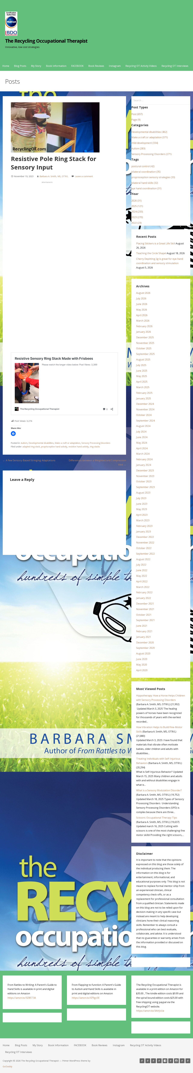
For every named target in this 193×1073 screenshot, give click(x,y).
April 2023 (141, 514)
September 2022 (145, 553)
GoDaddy (7, 1066)
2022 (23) (136, 222)
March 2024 (142, 453)
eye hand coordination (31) (146, 188)
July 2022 (141, 564)
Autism (24, 443)
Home (5, 66)
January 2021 (143, 637)
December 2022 (145, 537)
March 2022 (142, 587)
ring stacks (95, 446)
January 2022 (143, 598)
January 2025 (143, 398)
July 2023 (141, 498)
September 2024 (145, 420)
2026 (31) (136, 200)
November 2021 (145, 609)
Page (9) (136, 119)
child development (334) (144, 143)
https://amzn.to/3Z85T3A (22, 997)
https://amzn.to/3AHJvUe (150, 1010)
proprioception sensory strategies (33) (153, 177)
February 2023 (144, 526)
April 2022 (141, 581)
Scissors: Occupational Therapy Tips (156, 817)
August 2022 (143, 559)
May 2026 (141, 309)
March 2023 (142, 520)
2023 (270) (137, 217)
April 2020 (141, 670)
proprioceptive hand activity (54, 446)
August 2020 (143, 653)
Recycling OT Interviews (174, 66)
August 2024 (143, 426)
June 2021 (141, 625)
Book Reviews (96, 66)
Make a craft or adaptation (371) (149, 137)
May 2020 (141, 664)
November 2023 (145, 476)
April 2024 (141, 448)
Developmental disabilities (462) (149, 132)
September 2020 (145, 648)
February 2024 (144, 459)
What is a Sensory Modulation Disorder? (159, 790)
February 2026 (144, 326)
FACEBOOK (77, 66)
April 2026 (141, 315)
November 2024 (145, 409)
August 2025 (143, 359)
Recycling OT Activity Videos (141, 66)
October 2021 (143, 614)
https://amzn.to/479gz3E (86, 997)
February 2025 (144, 392)
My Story (36, 66)
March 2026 (142, 320)
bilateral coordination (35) (146, 171)
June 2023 (141, 503)
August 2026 (143, 293)
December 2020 (145, 642)
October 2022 (143, 548)
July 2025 (141, 365)
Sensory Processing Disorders (95, 443)
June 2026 (141, 304)
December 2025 (145, 337)
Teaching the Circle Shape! (151, 253)
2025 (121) (137, 206)
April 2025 (141, 381)
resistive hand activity (78, 446)
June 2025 (141, 370)
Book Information (56, 66)
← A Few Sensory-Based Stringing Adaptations (29, 460)
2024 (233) (137, 211)
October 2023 (143, 481)
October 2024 (143, 415)
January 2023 (143, 531)
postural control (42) (143, 166)
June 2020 (141, 659)
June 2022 (141, 570)
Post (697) (137, 114)
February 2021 (144, 631)
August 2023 (143, 492)
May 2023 (141, 509)
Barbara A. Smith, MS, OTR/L (54, 176)
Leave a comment (84, 176)
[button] (13, 433)
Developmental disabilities (41, 443)
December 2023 (145, 470)
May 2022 (141, 576)
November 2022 (145, 542)
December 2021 (145, 603)
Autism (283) (138, 148)
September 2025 (145, 354)
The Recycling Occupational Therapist (46, 41)
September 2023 (145, 487)
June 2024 (141, 437)
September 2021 (145, 620)
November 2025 (145, 343)
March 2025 (142, 387)
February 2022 (144, 592)
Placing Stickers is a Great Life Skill (155, 243)
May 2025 (141, 376)
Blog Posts (20, 66)
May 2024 (141, 442)
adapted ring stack (31, 446)
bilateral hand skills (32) (144, 183)
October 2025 (143, 348)
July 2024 (141, 431)
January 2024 (143, 465)
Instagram (115, 66)
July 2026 (141, 298)
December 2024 (145, 404)
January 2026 (143, 331)
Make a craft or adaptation (67, 443)
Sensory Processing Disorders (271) (151, 154)
